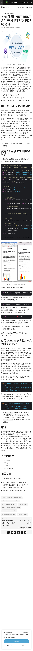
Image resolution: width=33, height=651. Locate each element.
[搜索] (31, 2)
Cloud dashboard (11, 137)
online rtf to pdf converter (9, 511)
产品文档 (7, 460)
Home (4, 7)
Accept (16, 641)
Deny (23, 645)
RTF (10, 68)
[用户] (27, 2)
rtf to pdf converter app (8, 514)
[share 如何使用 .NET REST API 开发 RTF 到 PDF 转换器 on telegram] (25, 532)
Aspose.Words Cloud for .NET (14, 113)
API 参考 (7, 463)
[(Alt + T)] (8, 7)
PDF (10, 75)
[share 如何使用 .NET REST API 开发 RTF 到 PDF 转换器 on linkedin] (12, 532)
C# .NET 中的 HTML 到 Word (12, 488)
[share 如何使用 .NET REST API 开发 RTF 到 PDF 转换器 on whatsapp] (22, 532)
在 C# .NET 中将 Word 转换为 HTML (15, 482)
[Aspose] (12, 2)
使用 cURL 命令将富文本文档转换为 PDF (16, 100)
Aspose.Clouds (9, 13)
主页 (2, 13)
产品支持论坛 (8, 468)
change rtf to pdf (22, 514)
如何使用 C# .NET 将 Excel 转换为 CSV (15, 485)
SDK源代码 (7, 466)
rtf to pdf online (23, 504)
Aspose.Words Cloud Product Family (11, 497)
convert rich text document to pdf (11, 507)
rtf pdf (17, 501)
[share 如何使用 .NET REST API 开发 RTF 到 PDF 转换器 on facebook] (18, 532)
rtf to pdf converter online (9, 504)
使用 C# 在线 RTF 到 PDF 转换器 (13, 98)
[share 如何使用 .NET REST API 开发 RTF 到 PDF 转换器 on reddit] (15, 532)
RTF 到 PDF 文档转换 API (11, 95)
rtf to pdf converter (7, 501)
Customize (10, 645)
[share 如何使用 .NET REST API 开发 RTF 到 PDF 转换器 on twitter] (8, 532)
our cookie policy (13, 637)
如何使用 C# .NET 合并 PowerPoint (14, 490)
